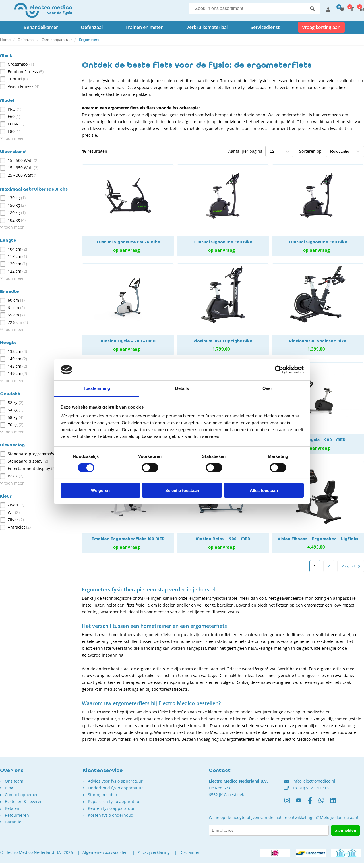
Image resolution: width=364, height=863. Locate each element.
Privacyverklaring (153, 852)
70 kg (15, 424)
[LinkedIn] (335, 802)
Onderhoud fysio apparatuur (115, 787)
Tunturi (18, 79)
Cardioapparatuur (57, 39)
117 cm (17, 256)
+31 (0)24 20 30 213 (310, 787)
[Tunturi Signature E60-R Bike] (128, 210)
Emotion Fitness (26, 71)
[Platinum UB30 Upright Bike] (223, 309)
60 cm (16, 300)
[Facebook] (312, 802)
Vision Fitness (23, 86)
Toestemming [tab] (96, 388)
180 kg (17, 212)
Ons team (14, 781)
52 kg (15, 402)
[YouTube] (301, 802)
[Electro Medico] (43, 10)
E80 (14, 131)
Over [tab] (267, 388)
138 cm (17, 351)
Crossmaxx (21, 64)
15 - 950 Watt (23, 167)
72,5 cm (18, 322)
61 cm (16, 307)
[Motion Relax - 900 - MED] (223, 507)
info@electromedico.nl (313, 781)
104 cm (17, 249)
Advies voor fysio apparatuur (115, 781)
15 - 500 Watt (23, 160)
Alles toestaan (264, 490)
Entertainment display (32, 468)
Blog (9, 787)
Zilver (16, 519)
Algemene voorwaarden (105, 852)
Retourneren (17, 815)
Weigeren (100, 490)
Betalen (12, 808)
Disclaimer (189, 852)
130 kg (17, 197)
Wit (14, 512)
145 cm (17, 366)
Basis (15, 476)
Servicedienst (265, 27)
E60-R (16, 124)
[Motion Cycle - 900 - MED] (128, 309)
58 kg (15, 417)
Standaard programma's (34, 453)
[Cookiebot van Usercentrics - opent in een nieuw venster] (279, 369)
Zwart (16, 505)
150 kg (17, 205)
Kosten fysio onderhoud (110, 815)
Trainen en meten (144, 27)
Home (5, 39)
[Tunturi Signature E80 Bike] (223, 210)
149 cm (17, 373)
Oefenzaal (92, 27)
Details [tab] (182, 388)
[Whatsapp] (324, 802)
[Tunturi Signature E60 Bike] (318, 210)
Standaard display (28, 461)
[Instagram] (290, 802)
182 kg (17, 220)
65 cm (16, 315)
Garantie (13, 822)
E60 (14, 116)
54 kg (15, 410)
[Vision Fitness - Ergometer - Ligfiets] (318, 507)
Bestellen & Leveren (24, 801)
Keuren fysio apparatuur (111, 808)
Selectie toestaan (182, 490)
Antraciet (19, 527)
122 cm (17, 271)
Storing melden (102, 794)
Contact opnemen (22, 794)
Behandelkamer (41, 27)
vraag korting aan (321, 27)
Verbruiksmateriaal (207, 27)
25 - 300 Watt (23, 175)
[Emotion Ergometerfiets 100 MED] (128, 507)
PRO (14, 109)
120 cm (17, 263)
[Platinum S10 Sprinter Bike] (318, 309)
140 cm (17, 358)
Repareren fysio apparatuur (114, 801)
